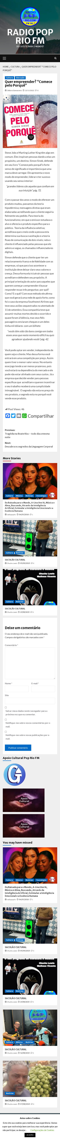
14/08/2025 (25, 1053)
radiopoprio (11, 514)
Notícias (29, 496)
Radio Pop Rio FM (30, 36)
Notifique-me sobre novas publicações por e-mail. (28, 737)
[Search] (55, 58)
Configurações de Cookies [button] (42, 1130)
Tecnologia (41, 496)
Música (19, 496)
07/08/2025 (25, 1104)
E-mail (35, 683)
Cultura (9, 78)
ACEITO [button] (30, 1135)
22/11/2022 (29, 90)
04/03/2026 (24, 514)
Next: (29, 445)
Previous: (27, 434)
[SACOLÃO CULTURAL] (30, 538)
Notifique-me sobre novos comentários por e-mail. (28, 725)
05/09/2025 (25, 563)
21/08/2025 (25, 612)
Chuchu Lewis (12, 563)
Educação (20, 78)
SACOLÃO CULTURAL (15, 560)
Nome (8, 683)
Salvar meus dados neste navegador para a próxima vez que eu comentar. (26, 712)
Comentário (11, 645)
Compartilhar (41, 416)
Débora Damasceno (14, 90)
